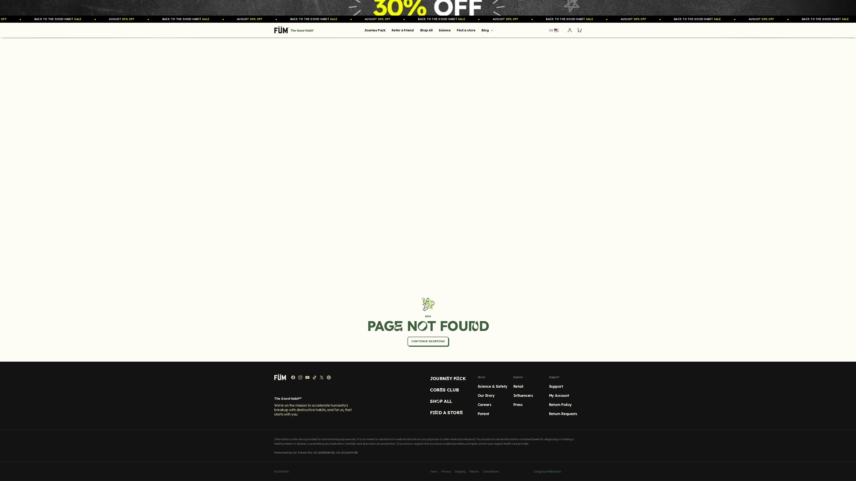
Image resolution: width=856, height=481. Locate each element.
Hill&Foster (553, 471)
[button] (486, 30)
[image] (428, 8)
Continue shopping (428, 341)
